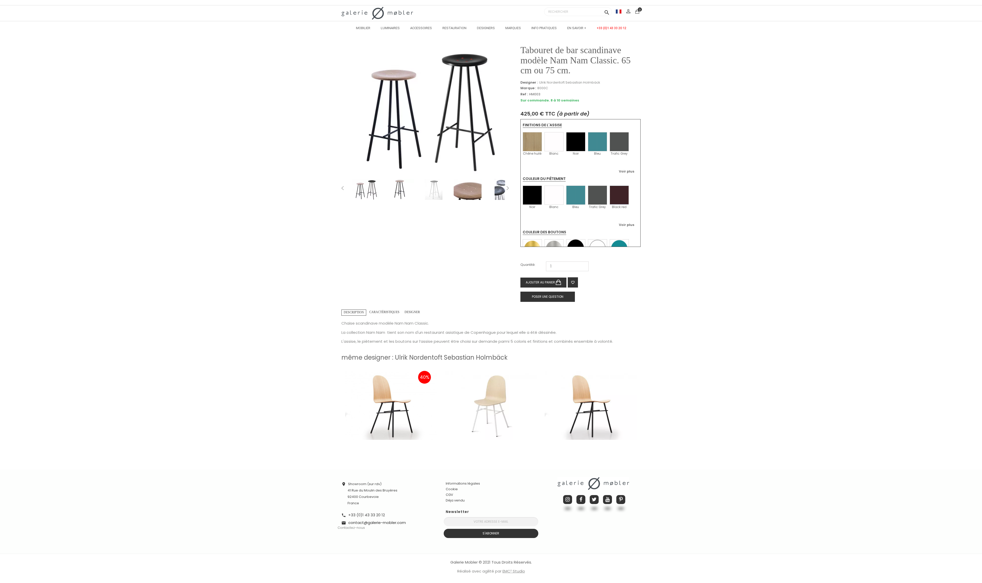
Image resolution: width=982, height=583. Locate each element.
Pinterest (620, 499)
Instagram (567, 499)
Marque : (528, 88)
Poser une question (547, 296)
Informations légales (463, 483)
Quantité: (527, 265)
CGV (449, 494)
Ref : (524, 94)
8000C (542, 88)
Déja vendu (455, 500)
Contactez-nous (351, 527)
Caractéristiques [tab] (384, 312)
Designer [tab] (412, 312)
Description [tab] (354, 312)
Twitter (594, 499)
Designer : (529, 82)
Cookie (452, 489)
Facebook (580, 499)
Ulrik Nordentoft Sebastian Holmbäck (569, 82)
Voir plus (626, 171)
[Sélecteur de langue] (618, 11)
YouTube (607, 499)
